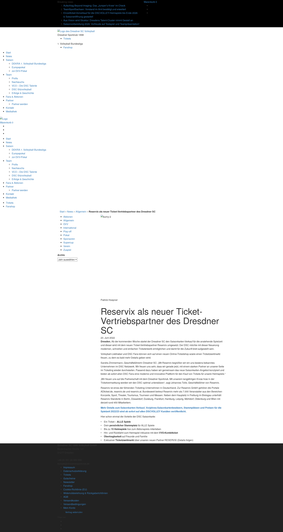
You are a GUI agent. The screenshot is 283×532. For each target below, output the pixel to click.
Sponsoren (69, 238)
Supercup (68, 242)
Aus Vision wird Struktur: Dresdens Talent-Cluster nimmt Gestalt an (98, 20)
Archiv (61, 255)
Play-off (67, 231)
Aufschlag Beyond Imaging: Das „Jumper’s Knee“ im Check (94, 5)
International (69, 227)
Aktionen (68, 216)
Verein (66, 246)
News (70, 211)
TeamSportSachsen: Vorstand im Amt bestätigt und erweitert (94, 9)
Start (62, 211)
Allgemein (81, 211)
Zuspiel (67, 249)
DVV (65, 224)
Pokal (66, 235)
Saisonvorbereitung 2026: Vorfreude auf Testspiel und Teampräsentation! (101, 24)
